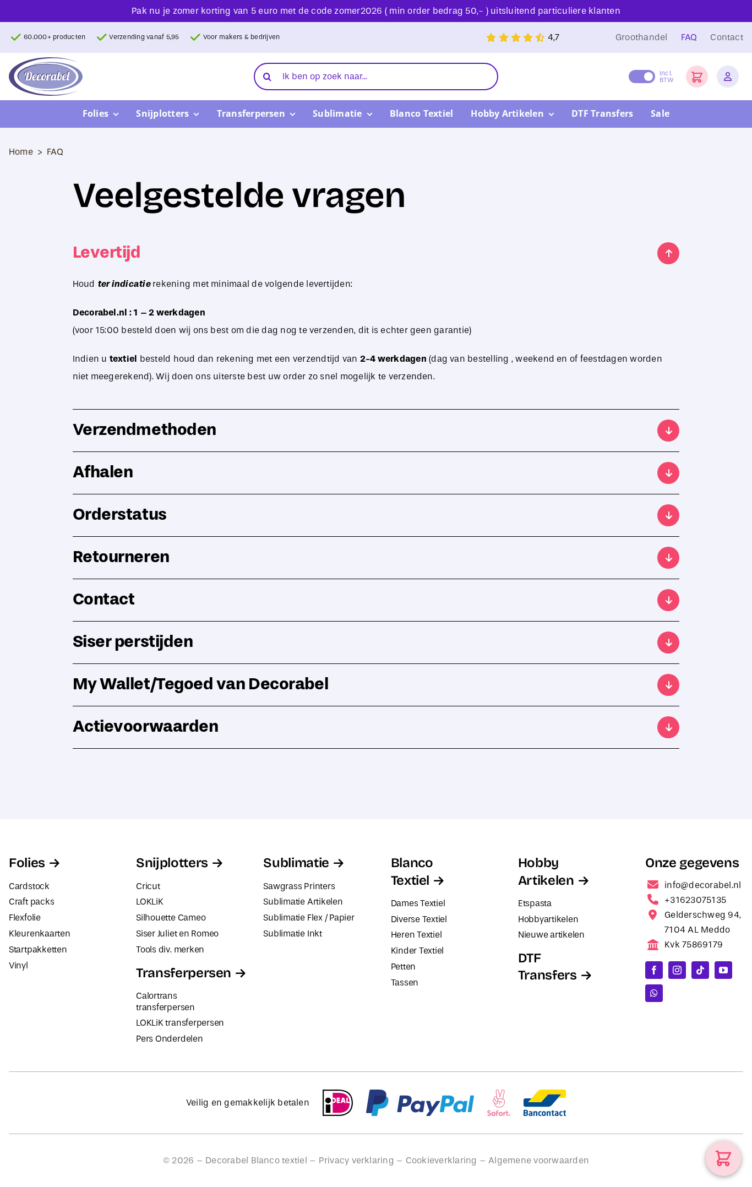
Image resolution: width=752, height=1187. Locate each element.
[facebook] (654, 970)
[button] (697, 76)
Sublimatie (296, 862)
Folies (27, 862)
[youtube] (723, 970)
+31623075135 (695, 900)
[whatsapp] (654, 993)
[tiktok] (700, 970)
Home (21, 151)
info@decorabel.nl (702, 885)
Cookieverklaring (441, 1160)
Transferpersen (183, 973)
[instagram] (677, 970)
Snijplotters (172, 862)
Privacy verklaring (356, 1160)
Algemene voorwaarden (538, 1160)
